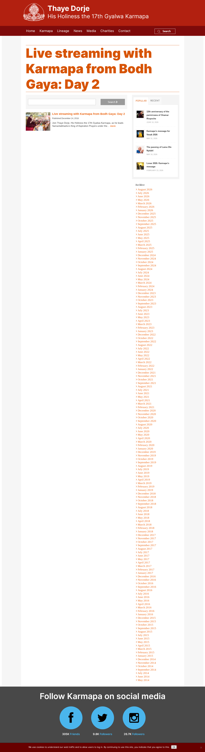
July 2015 (143, 635)
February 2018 (146, 527)
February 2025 (146, 248)
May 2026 (143, 199)
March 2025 (145, 244)
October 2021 (145, 379)
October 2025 (145, 220)
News (78, 31)
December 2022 (147, 334)
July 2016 (143, 593)
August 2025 (145, 227)
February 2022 (146, 365)
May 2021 (143, 396)
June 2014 (143, 676)
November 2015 (147, 621)
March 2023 (145, 324)
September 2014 (147, 669)
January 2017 (145, 572)
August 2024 (145, 269)
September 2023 (147, 303)
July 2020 (143, 427)
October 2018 (145, 500)
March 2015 (145, 648)
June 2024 (143, 275)
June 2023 (143, 313)
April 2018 (144, 521)
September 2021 (147, 383)
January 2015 (145, 655)
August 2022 (145, 344)
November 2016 (147, 579)
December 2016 (147, 576)
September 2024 (147, 265)
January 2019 (145, 490)
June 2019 (143, 472)
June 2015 (143, 638)
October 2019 (145, 459)
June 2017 (143, 555)
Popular (141, 100)
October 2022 (145, 338)
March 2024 (145, 282)
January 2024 (145, 289)
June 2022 (143, 351)
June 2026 (143, 196)
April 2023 (144, 320)
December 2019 (147, 452)
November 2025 (147, 217)
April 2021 (144, 400)
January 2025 (145, 251)
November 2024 (147, 258)
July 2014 (143, 673)
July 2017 (143, 552)
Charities (107, 31)
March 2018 (145, 524)
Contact (124, 31)
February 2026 (146, 206)
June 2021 (143, 393)
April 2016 (144, 604)
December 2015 (147, 617)
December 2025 (147, 213)
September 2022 (147, 341)
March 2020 (145, 441)
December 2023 (147, 293)
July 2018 (143, 510)
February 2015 (146, 652)
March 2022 (145, 362)
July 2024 (143, 272)
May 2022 (143, 355)
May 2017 (143, 559)
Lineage (63, 31)
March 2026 (145, 203)
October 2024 (145, 262)
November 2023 (147, 296)
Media (91, 31)
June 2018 (143, 514)
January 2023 (145, 331)
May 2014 (143, 680)
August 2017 (145, 548)
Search (166, 31)
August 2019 (145, 465)
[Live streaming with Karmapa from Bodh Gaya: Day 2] (38, 121)
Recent (155, 100)
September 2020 (147, 420)
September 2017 (147, 545)
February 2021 (146, 407)
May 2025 (143, 237)
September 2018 (147, 503)
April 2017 (144, 562)
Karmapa (46, 31)
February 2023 (146, 327)
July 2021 (143, 389)
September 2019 (147, 462)
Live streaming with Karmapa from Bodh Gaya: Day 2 (88, 113)
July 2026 (143, 193)
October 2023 (145, 300)
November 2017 (147, 538)
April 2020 (144, 438)
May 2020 (143, 434)
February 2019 (146, 486)
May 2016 (143, 600)
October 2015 (145, 624)
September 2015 (147, 628)
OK (173, 747)
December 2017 (147, 535)
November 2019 (147, 455)
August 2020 (145, 424)
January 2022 (145, 369)
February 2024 (146, 286)
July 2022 (143, 348)
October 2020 (145, 417)
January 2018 (145, 531)
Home (30, 31)
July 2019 (143, 469)
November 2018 (147, 496)
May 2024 (143, 279)
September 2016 (147, 586)
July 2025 (143, 230)
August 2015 (145, 631)
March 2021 (145, 403)
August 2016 (145, 590)
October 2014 (145, 666)
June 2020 (143, 431)
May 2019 (143, 476)
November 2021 (147, 376)
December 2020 (147, 410)
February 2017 (146, 569)
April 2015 (144, 645)
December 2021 (147, 372)
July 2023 (143, 310)
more (113, 126)
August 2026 (145, 189)
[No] (201, 747)
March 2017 (145, 566)
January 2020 (145, 448)
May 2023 (143, 317)
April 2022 (144, 358)
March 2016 (145, 607)
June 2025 (143, 234)
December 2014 (147, 659)
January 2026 (145, 210)
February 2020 (146, 445)
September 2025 (147, 224)
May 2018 (143, 517)
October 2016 (145, 583)
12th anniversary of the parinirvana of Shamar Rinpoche (158, 115)
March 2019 (145, 483)
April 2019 (144, 479)
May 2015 (143, 642)
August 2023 (145, 306)
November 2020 (147, 414)
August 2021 (145, 386)
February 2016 (146, 611)
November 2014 (147, 662)
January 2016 (145, 614)
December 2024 (147, 255)
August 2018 (145, 507)
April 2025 (144, 241)
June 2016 (143, 597)
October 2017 (145, 541)
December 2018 (147, 493)
